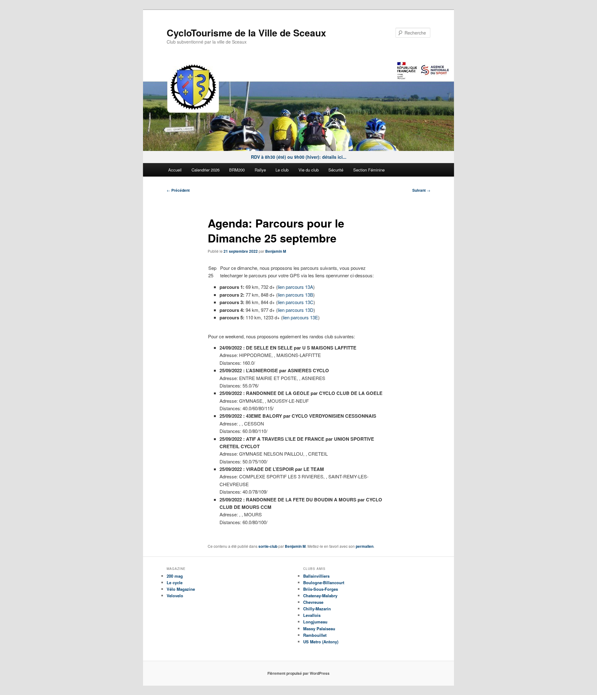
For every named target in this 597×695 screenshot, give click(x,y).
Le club (282, 170)
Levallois (312, 615)
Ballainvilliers (316, 576)
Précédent (178, 190)
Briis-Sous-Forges (320, 589)
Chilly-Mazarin (317, 609)
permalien (364, 546)
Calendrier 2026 (206, 170)
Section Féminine (369, 170)
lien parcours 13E (300, 317)
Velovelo (175, 596)
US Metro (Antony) (320, 642)
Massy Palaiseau (319, 629)
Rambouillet (314, 635)
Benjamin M (275, 251)
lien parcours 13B (295, 294)
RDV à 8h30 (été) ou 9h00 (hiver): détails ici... (298, 157)
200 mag (175, 576)
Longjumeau (315, 622)
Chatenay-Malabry (320, 596)
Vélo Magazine (181, 589)
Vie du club (308, 170)
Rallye (260, 170)
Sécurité (335, 170)
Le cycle (175, 582)
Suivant (421, 190)
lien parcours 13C (295, 302)
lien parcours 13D (295, 310)
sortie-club (267, 546)
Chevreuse (313, 602)
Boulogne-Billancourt (323, 582)
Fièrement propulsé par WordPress (298, 673)
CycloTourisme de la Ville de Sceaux (246, 32)
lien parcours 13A (295, 287)
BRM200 (237, 170)
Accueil (175, 170)
